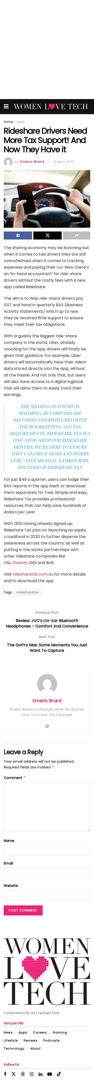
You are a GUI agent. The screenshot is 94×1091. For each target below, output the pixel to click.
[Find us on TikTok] (59, 1074)
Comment (15, 777)
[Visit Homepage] (51, 106)
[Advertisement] (47, 50)
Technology (14, 1048)
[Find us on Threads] (23, 1074)
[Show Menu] (6, 106)
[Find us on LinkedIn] (40, 1074)
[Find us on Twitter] (13, 1074)
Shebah (19, 563)
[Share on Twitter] (47, 235)
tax (60, 267)
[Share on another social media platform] (76, 235)
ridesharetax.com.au (33, 574)
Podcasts (51, 1040)
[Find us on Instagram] (32, 1074)
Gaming (60, 1032)
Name (9, 840)
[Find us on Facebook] (5, 1074)
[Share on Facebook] (18, 235)
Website (11, 885)
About (35, 1048)
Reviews (31, 1040)
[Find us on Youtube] (49, 1074)
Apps (21, 122)
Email (8, 863)
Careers (40, 1032)
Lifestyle (11, 1040)
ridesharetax (28, 592)
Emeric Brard (32, 161)
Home (8, 122)
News (8, 1032)
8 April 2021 (64, 161)
